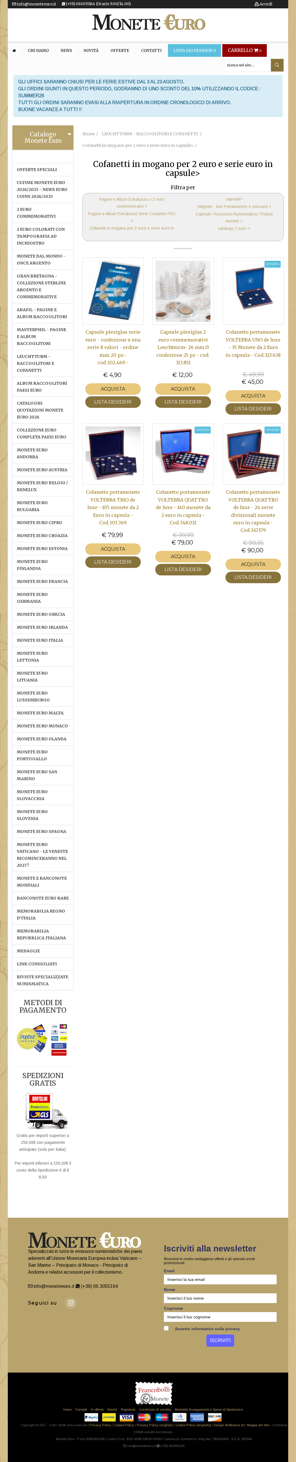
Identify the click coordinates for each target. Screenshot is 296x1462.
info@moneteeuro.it (36, 4)
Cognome (173, 1308)
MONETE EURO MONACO (42, 726)
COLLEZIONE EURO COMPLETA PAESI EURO (41, 433)
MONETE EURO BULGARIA (32, 506)
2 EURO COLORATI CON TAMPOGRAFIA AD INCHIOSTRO (41, 236)
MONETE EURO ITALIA (40, 640)
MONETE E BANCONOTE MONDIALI (42, 882)
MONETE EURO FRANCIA (42, 581)
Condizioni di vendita (155, 1409)
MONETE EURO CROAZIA (42, 535)
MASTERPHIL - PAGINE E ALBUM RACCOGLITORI (41, 336)
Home (67, 1409)
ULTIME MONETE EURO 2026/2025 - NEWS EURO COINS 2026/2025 (42, 189)
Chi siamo (38, 50)
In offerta (97, 1409)
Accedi (265, 4)
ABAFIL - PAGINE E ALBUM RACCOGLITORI (42, 313)
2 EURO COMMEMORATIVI (36, 213)
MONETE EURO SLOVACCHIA (32, 795)
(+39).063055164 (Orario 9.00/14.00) (98, 3)
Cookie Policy (124, 1425)
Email (169, 1270)
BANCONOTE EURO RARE (43, 898)
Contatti (151, 50)
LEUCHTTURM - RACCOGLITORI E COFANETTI (35, 363)
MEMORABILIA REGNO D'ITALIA (41, 915)
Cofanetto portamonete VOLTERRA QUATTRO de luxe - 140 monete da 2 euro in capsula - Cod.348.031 (183, 507)
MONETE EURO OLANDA (41, 739)
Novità (91, 50)
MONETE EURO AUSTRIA (42, 469)
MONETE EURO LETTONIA (32, 657)
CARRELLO (245, 50)
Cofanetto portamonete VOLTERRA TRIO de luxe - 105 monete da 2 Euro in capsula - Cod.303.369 (113, 507)
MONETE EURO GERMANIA (32, 598)
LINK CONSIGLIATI (37, 963)
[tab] (42, 137)
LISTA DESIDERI (113, 402)
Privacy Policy (100, 1425)
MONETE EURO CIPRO (39, 522)
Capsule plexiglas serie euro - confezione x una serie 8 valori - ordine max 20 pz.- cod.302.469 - (112, 347)
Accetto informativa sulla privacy (207, 1328)
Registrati (128, 1409)
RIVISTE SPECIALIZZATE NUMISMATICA (42, 980)
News (66, 50)
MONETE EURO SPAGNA (41, 831)
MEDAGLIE (28, 951)
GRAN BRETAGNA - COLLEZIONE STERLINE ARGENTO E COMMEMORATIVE (41, 286)
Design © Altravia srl (229, 1425)
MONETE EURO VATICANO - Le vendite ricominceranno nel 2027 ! (42, 855)
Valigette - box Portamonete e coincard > (234, 206)
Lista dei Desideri (194, 50)
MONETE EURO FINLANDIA (32, 565)
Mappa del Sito (258, 1425)
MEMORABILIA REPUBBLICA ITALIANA (41, 934)
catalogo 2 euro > (234, 228)
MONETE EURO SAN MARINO (37, 775)
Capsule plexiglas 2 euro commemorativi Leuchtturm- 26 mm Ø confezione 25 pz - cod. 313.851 (183, 347)
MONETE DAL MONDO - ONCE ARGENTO (41, 260)
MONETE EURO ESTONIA (42, 548)
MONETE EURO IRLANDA (42, 627)
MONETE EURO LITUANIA (32, 677)
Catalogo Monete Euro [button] (43, 137)
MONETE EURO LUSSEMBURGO (33, 696)
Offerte (119, 50)
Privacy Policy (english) (155, 1425)
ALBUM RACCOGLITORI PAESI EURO (42, 387)
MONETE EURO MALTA (40, 713)
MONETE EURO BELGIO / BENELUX (42, 486)
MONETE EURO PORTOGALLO (32, 755)
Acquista (113, 389)
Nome (169, 1289)
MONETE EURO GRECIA (41, 614)
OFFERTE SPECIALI (37, 169)
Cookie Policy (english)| (193, 1425)
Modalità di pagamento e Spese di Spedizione (209, 1409)
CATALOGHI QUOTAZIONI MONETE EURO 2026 (40, 410)
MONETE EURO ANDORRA (32, 453)
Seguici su (42, 1303)
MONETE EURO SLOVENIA (32, 815)
